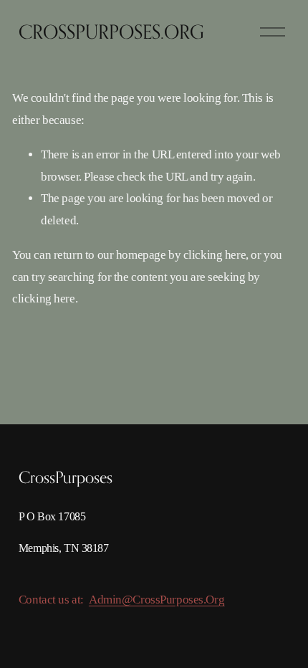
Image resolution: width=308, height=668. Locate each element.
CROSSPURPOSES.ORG (111, 31)
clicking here (214, 255)
